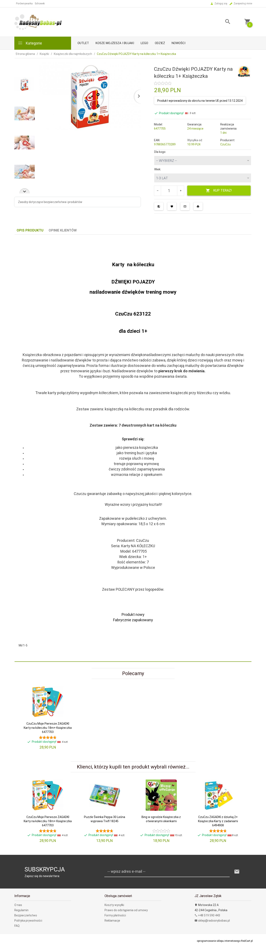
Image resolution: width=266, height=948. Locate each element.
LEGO (144, 43)
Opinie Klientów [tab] (63, 230)
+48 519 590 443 (208, 915)
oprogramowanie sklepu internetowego (218, 940)
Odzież (160, 43)
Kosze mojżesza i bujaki (115, 43)
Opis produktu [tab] (30, 230)
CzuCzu (225, 144)
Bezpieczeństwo (25, 915)
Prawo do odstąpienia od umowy (126, 910)
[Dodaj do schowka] (171, 206)
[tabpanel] (133, 448)
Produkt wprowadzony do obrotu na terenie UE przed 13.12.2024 (200, 100)
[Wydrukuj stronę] (198, 206)
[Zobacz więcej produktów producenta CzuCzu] (244, 71)
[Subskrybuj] (237, 871)
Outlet (83, 43)
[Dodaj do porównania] (158, 206)
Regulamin (21, 910)
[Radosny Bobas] (38, 22)
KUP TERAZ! (222, 190)
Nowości (178, 43)
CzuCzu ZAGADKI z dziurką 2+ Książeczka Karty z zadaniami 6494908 (218, 821)
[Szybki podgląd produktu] (66, 688)
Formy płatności (115, 915)
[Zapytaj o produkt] (185, 206)
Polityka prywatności (28, 920)
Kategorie (33, 43)
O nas (18, 905)
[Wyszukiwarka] (222, 22)
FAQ (17, 925)
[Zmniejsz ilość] (157, 191)
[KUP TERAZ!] (66, 719)
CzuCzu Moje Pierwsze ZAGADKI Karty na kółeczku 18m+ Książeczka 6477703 (48, 728)
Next (24, 190)
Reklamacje (112, 920)
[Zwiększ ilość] (180, 191)
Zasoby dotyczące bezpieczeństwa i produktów (50, 202)
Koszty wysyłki (114, 905)
